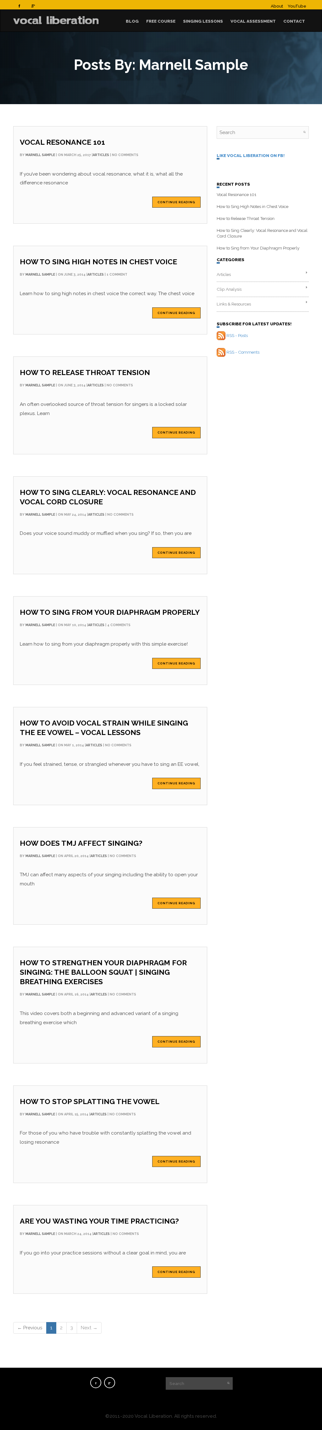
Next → (89, 1328)
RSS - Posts (237, 335)
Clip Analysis (229, 289)
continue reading (176, 202)
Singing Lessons (203, 21)
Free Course (160, 21)
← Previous (29, 1328)
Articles (101, 155)
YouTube (297, 6)
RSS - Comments (242, 352)
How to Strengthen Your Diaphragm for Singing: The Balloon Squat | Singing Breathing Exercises (103, 972)
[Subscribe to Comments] (221, 352)
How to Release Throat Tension (85, 372)
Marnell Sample (40, 155)
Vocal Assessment (253, 21)
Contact (294, 21)
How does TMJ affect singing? (81, 843)
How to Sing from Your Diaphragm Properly (110, 612)
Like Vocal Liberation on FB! (251, 155)
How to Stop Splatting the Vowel (89, 1101)
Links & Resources (234, 303)
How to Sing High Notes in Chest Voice (98, 261)
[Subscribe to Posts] (221, 335)
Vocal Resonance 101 (62, 142)
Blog (132, 21)
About (277, 6)
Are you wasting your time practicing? (99, 1221)
